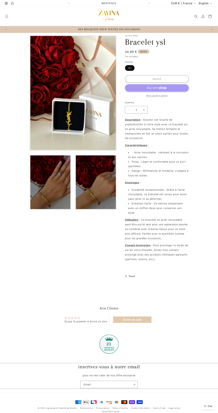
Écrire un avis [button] (132, 319)
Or (131, 68)
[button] (6, 16)
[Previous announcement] (68, 3)
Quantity (129, 102)
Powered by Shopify (67, 408)
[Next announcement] (149, 3)
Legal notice (174, 408)
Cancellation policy (111, 411)
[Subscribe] (134, 384)
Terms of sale (159, 408)
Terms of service (120, 408)
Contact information (140, 408)
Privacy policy (102, 408)
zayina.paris (51, 408)
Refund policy (86, 408)
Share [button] (132, 276)
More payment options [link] (157, 95)
